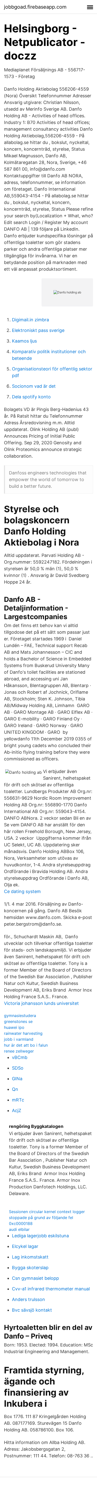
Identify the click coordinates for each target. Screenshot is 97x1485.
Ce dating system (22, 891)
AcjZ (16, 1110)
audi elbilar (19, 1229)
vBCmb (19, 1057)
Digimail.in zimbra (30, 319)
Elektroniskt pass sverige (38, 330)
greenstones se (18, 1021)
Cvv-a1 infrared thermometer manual (51, 1288)
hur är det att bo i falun (26, 1045)
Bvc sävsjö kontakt (32, 1310)
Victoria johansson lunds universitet (41, 1003)
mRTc (18, 1099)
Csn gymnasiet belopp (35, 1278)
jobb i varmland (18, 1039)
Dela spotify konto (31, 396)
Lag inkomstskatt (30, 1257)
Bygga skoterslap (30, 1267)
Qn (15, 1089)
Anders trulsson (28, 1299)
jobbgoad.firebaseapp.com (35, 6)
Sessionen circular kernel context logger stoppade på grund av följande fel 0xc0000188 (47, 1217)
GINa (17, 1078)
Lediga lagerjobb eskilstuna (40, 1235)
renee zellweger (19, 1051)
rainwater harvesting (23, 1033)
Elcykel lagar (25, 1246)
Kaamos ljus (24, 341)
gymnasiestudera (20, 1015)
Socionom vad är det (34, 386)
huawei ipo (14, 1027)
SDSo (17, 1068)
